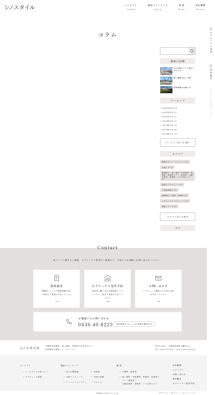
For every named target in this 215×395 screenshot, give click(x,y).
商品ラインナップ (69, 365)
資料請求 (211, 74)
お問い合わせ (179, 374)
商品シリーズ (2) (169, 206)
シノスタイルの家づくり (36, 371)
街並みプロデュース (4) (172, 184)
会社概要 (176, 365)
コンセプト (25, 365)
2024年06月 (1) (169, 125)
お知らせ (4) (167, 167)
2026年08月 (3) (169, 108)
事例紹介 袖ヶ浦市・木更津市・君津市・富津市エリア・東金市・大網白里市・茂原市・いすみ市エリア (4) (177, 175)
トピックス (178, 369)
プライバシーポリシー (169, 392)
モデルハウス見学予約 (183, 383)
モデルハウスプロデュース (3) (175, 201)
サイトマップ (189, 392)
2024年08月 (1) (169, 121)
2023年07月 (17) (170, 133)
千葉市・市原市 (129, 371)
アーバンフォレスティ (76, 382)
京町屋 (97, 371)
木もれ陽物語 (72, 371)
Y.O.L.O (98, 382)
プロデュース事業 (33, 376)
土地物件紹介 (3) (169, 190)
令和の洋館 (99, 376)
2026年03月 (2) (169, 112)
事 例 (119, 365)
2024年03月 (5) (169, 129)
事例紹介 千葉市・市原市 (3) (174, 195)
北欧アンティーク (74, 376)
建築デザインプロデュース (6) (175, 162)
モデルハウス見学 (211, 43)
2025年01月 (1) (169, 116)
